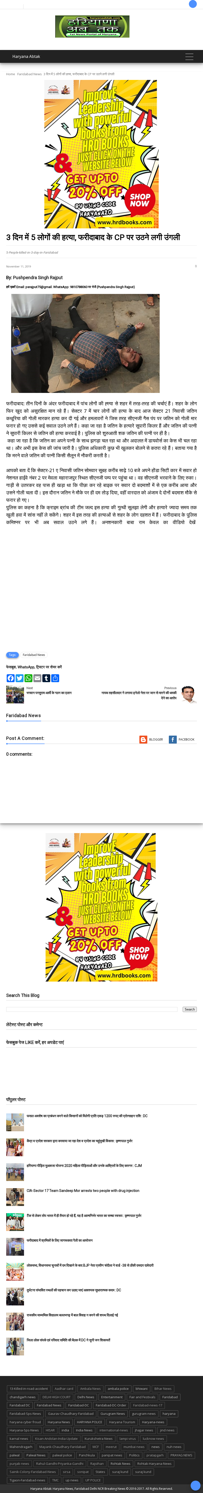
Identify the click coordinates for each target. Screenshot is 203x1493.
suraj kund (120, 1471)
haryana (169, 1413)
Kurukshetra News (99, 1438)
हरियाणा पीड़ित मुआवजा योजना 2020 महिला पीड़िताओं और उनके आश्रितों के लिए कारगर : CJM (84, 1166)
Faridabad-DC (78, 1405)
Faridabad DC (20, 1405)
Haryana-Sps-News (24, 1430)
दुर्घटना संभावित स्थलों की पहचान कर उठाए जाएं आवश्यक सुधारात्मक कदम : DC (74, 1290)
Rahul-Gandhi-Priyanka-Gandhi (59, 1463)
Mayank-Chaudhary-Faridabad (62, 1447)
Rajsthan (97, 1463)
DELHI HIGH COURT (57, 1397)
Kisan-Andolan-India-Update (56, 1438)
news (156, 1447)
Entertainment (112, 1397)
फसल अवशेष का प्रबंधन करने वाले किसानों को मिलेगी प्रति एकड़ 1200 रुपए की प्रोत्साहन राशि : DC (87, 1116)
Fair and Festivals (142, 1397)
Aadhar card (64, 1388)
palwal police (62, 1455)
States (100, 1471)
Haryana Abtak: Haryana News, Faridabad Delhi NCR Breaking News (77, 1489)
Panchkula (87, 1455)
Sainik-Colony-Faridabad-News (33, 1471)
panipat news (112, 1455)
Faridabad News (29, 74)
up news (72, 1480)
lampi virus (128, 1438)
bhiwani (142, 1388)
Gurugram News (113, 1413)
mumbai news (134, 1447)
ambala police (118, 1388)
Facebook (186, 739)
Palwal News (36, 1455)
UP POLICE (93, 1480)
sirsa (66, 1471)
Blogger (156, 739)
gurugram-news (144, 1413)
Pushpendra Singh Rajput (38, 277)
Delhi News (85, 1397)
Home (10, 74)
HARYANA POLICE (89, 1422)
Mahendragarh (21, 1447)
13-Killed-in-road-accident (29, 1388)
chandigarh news (23, 1397)
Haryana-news (153, 1422)
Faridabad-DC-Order (111, 1405)
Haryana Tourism (122, 1422)
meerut (111, 1447)
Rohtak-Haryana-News (154, 1463)
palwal (15, 1455)
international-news (114, 1430)
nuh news (174, 1447)
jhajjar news (144, 1430)
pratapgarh (155, 1455)
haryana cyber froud (25, 1422)
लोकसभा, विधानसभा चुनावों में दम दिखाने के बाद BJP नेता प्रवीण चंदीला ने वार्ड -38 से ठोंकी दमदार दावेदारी (90, 1265)
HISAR (50, 1430)
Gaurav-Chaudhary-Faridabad (71, 1413)
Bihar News (163, 1388)
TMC (55, 1480)
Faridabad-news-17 (147, 1405)
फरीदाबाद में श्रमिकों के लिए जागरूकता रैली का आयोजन (60, 1240)
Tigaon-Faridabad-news (27, 1480)
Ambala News (90, 1388)
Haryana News (59, 1422)
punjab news (19, 1463)
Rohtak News (120, 1463)
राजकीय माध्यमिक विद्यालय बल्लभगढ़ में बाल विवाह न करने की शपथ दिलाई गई (72, 1315)
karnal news (19, 1438)
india (65, 1430)
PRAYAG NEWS (181, 1455)
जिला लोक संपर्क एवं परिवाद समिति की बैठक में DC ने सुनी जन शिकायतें (68, 1340)
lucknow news (153, 1438)
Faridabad (170, 1397)
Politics (134, 1455)
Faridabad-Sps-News (25, 1413)
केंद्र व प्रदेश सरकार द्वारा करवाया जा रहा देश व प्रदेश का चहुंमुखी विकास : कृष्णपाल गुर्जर (79, 1141)
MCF (96, 1447)
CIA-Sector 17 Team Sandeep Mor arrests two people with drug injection (83, 1191)
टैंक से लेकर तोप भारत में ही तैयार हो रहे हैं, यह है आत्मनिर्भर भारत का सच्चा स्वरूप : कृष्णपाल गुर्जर (84, 1216)
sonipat (83, 1471)
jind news (167, 1430)
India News (84, 1430)
